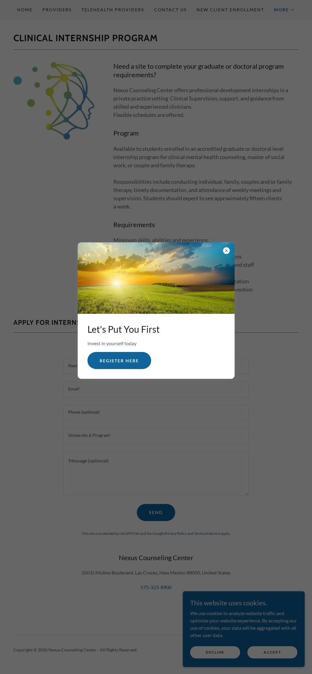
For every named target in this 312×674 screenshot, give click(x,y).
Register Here (119, 360)
